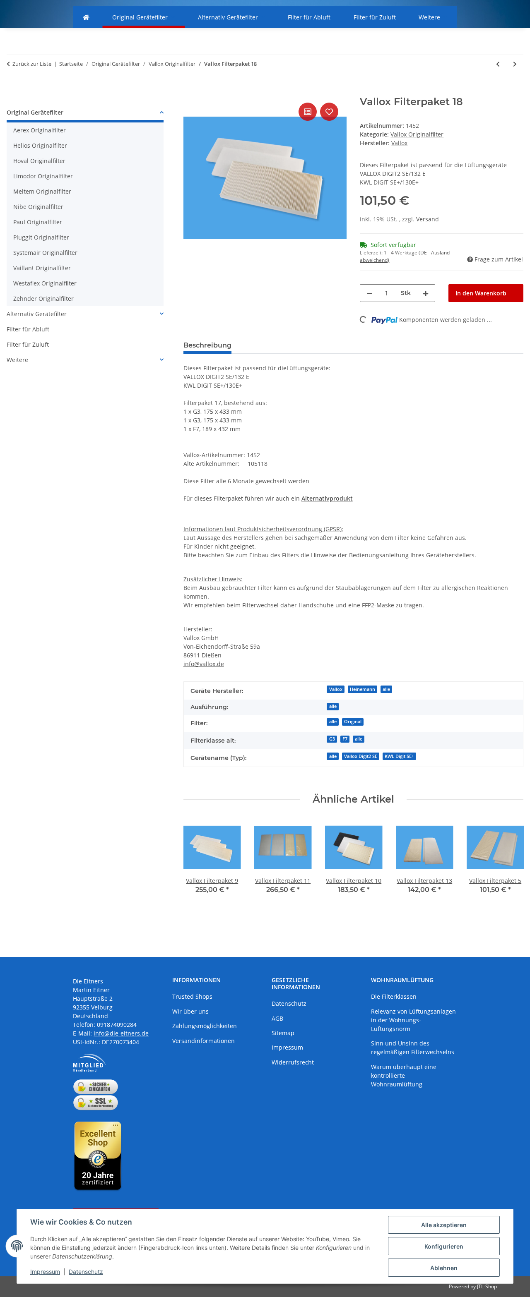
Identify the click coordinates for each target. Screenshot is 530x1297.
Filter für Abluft (28, 329)
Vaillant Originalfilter (42, 268)
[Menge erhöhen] (426, 293)
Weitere (17, 360)
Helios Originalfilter (40, 145)
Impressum (45, 1271)
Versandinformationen (203, 1041)
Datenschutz (86, 1271)
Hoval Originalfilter (39, 161)
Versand (427, 219)
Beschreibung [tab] (207, 345)
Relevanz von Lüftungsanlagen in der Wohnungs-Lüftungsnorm (413, 1020)
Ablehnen (444, 1267)
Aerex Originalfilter (39, 130)
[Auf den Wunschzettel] (329, 112)
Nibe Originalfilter (38, 207)
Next (510, 871)
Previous (197, 871)
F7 (344, 739)
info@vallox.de (203, 664)
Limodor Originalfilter (43, 176)
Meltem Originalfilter (42, 191)
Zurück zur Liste (31, 63)
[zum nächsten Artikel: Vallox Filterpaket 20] (514, 64)
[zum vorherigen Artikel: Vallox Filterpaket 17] (497, 64)
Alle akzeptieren (444, 1224)
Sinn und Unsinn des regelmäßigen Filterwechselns (412, 1047)
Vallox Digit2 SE (360, 756)
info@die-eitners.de (121, 1033)
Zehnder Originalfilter (43, 298)
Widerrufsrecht (293, 1062)
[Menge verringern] (369, 293)
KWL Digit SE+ (399, 756)
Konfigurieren (443, 1246)
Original (352, 721)
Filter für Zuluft (28, 344)
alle (386, 689)
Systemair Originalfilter (45, 253)
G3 (332, 739)
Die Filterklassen (394, 996)
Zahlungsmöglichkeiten (204, 1026)
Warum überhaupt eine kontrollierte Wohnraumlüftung (403, 1075)
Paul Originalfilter (37, 222)
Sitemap (283, 1033)
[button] (85, 113)
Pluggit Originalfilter (41, 237)
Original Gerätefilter (35, 112)
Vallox (335, 689)
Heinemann (362, 689)
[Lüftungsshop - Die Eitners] (86, 17)
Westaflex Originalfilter (45, 283)
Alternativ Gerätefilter (37, 314)
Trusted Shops (192, 996)
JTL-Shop (487, 1286)
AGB (277, 1018)
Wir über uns (190, 1011)
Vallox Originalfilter (416, 134)
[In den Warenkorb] (190, 91)
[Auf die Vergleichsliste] (308, 112)
